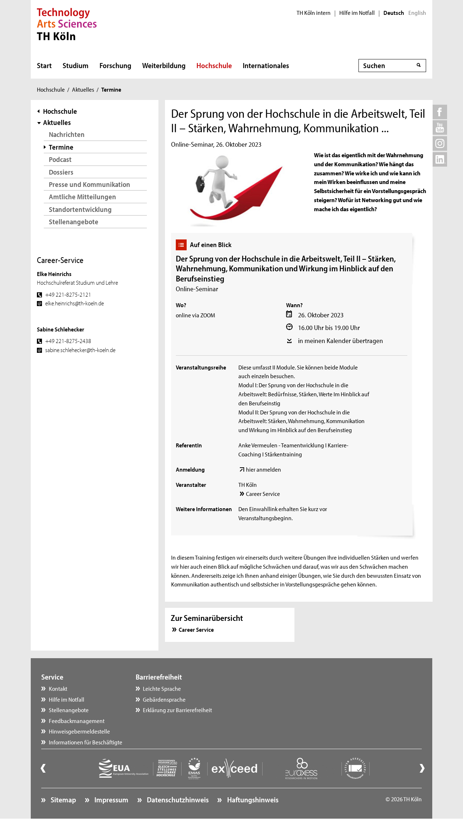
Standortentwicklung (80, 209)
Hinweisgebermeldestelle (79, 731)
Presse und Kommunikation (89, 184)
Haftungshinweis (252, 799)
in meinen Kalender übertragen (340, 340)
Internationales (266, 65)
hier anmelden (263, 469)
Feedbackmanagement (77, 720)
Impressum (110, 799)
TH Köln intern (314, 12)
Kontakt (58, 688)
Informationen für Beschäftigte (85, 742)
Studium (76, 65)
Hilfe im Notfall (357, 12)
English (417, 12)
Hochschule (214, 65)
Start (44, 65)
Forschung (115, 65)
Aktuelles (83, 89)
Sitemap (62, 799)
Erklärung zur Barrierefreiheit (177, 710)
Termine (61, 146)
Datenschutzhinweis (177, 799)
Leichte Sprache (162, 688)
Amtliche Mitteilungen (82, 196)
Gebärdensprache (164, 699)
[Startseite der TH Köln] (67, 23)
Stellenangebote (73, 221)
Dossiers (61, 171)
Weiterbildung (164, 65)
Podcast (60, 159)
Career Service (263, 493)
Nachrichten (67, 134)
